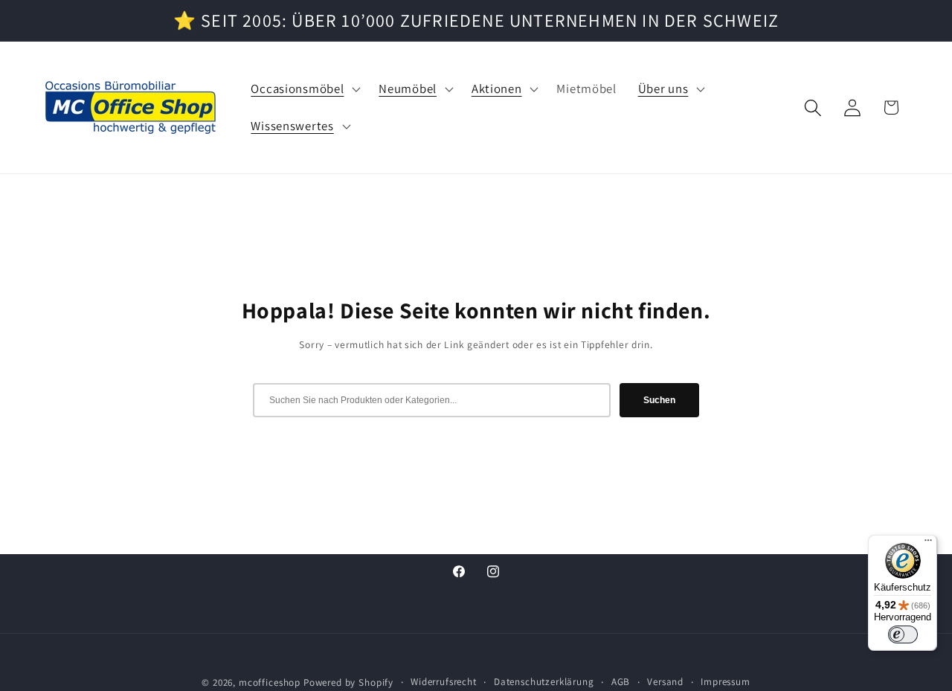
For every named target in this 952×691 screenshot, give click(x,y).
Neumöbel (408, 89)
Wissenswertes (292, 126)
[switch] (903, 634)
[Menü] (928, 544)
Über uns (663, 89)
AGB (621, 681)
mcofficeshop (269, 682)
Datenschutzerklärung (544, 681)
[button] (304, 89)
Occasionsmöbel (297, 89)
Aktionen (497, 89)
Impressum (725, 681)
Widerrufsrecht (444, 681)
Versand (665, 681)
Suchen (659, 400)
